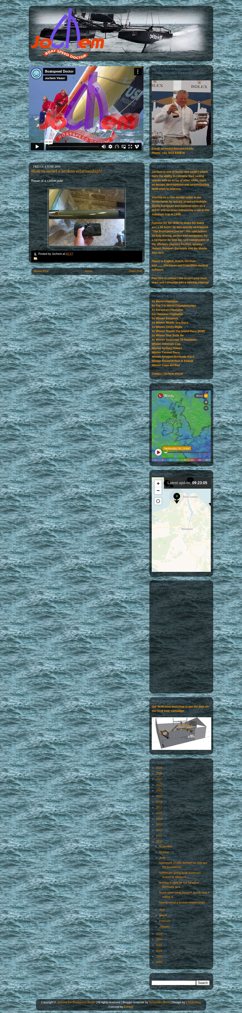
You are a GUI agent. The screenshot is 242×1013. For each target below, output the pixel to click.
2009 (159, 933)
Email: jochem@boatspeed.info (173, 148)
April (162, 909)
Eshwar (129, 1007)
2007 (159, 945)
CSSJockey (193, 1002)
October (164, 852)
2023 (159, 779)
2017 (159, 807)
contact (173, 278)
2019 (159, 796)
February (165, 921)
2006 (159, 950)
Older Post (135, 271)
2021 (159, 790)
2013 (159, 824)
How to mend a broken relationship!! (66, 171)
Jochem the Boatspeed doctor (76, 1002)
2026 (159, 768)
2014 (159, 819)
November (166, 846)
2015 (159, 813)
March (163, 915)
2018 (159, 802)
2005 (159, 956)
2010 (159, 841)
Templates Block (159, 1002)
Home (89, 271)
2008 (159, 939)
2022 (159, 785)
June (162, 858)
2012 (159, 830)
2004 (159, 962)
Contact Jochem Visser (167, 373)
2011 (159, 836)
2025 (159, 773)
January (164, 926)
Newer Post (41, 271)
